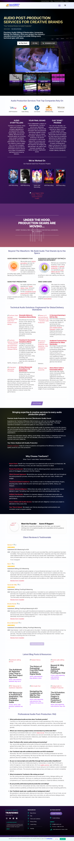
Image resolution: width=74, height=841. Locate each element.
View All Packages (37, 403)
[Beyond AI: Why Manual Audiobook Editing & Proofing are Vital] (58, 661)
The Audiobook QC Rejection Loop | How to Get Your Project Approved (16, 673)
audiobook (11, 681)
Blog (52, 1)
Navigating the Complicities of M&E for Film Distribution (36, 694)
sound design (48, 298)
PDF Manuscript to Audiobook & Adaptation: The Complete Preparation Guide (15, 697)
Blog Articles (33, 813)
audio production (17, 679)
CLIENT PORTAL (56, 813)
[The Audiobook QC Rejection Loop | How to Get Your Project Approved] (16, 661)
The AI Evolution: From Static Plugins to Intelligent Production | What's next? (58, 697)
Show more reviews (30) (37, 643)
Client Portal (40, 732)
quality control (44, 765)
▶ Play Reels (23, 43)
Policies (67, 1)
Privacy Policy (33, 821)
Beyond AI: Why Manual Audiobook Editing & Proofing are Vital (58, 669)
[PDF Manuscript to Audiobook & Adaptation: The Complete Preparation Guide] (16, 688)
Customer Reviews (45, 1)
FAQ (36, 43)
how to (19, 681)
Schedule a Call (50, 43)
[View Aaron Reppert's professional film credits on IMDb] (37, 198)
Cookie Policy (33, 824)
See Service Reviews (16, 28)
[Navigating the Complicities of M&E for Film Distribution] (37, 686)
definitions (35, 678)
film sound (38, 703)
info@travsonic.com (56, 824)
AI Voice (53, 675)
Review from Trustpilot (17, 580)
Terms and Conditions (59, 1)
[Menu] (59, 5)
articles (11, 679)
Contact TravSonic (13, 445)
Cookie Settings (56, 818)
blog (16, 681)
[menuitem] (59, 5)
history (39, 678)
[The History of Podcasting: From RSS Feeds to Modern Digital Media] (37, 660)
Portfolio (32, 828)
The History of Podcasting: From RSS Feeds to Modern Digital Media (36, 670)
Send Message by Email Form (60, 829)
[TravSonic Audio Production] (12, 5)
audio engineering (59, 675)
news (63, 706)
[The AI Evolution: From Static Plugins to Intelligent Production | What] (58, 688)
